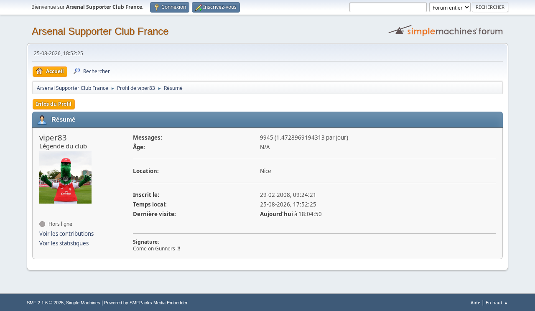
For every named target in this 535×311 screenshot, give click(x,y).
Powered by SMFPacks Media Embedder (146, 302)
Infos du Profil (53, 103)
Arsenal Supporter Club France (100, 31)
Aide (475, 302)
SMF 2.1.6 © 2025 (45, 302)
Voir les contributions (66, 233)
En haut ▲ (497, 302)
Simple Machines (83, 302)
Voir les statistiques (64, 243)
